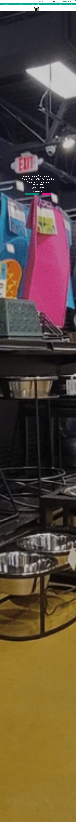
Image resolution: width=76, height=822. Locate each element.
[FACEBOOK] (63, 4)
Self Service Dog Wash (32, 193)
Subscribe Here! (67, 1)
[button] (74, 419)
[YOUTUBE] (61, 4)
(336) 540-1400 (38, 188)
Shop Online (46, 193)
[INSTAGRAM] (65, 4)
